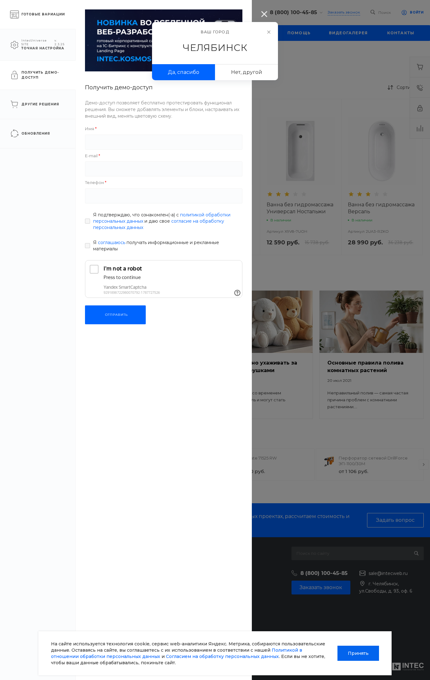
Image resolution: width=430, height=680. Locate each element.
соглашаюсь (111, 242)
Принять (358, 653)
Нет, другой (246, 72)
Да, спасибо (183, 72)
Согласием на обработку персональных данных (222, 656)
